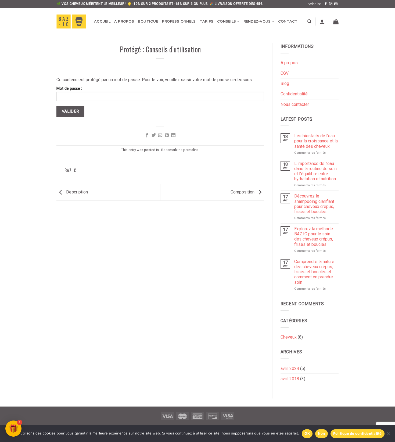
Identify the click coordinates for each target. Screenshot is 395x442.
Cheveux (289, 337)
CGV (285, 73)
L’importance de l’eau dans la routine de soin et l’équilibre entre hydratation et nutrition (315, 171)
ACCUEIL (102, 21)
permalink (190, 150)
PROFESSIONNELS (179, 21)
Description (76, 192)
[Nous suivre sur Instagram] (330, 4)
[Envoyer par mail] (160, 135)
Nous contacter (295, 104)
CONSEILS (226, 21)
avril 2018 (290, 378)
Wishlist (314, 4)
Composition (243, 192)
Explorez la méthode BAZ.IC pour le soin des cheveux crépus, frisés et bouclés (313, 236)
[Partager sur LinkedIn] (173, 135)
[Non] (388, 435)
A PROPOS (124, 21)
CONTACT (288, 21)
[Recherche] (309, 21)
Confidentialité (294, 93)
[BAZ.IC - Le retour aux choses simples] (71, 21)
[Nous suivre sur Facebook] (325, 4)
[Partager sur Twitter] (154, 135)
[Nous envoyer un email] (335, 4)
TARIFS (207, 21)
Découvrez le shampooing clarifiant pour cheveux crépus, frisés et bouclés (314, 203)
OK (307, 433)
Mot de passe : (69, 88)
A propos (289, 62)
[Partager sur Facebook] (147, 135)
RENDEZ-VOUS (257, 21)
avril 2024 (290, 368)
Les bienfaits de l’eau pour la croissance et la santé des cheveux (316, 141)
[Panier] (336, 21)
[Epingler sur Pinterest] (167, 135)
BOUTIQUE (148, 21)
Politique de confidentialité (357, 433)
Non (321, 433)
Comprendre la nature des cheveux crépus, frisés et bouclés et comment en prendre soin (314, 272)
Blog (285, 83)
